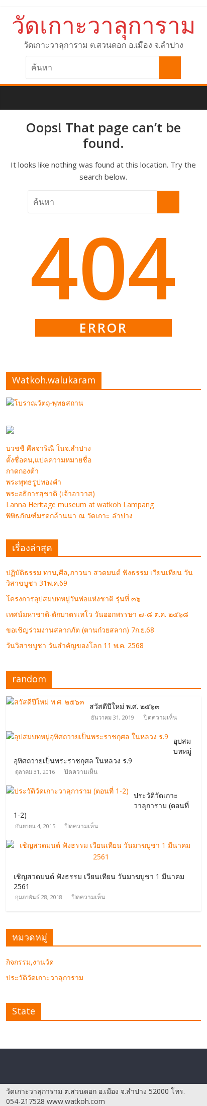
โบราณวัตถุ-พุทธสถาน (48, 403)
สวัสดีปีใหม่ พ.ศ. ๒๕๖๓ (124, 706)
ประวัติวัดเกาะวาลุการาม (44, 977)
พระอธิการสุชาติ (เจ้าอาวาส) (50, 493)
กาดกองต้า (22, 471)
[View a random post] (195, 92)
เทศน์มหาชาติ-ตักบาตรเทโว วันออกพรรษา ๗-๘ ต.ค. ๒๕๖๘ (97, 614)
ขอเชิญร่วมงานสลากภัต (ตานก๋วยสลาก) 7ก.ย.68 (80, 630)
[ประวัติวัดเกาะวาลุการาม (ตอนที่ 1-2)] (70, 791)
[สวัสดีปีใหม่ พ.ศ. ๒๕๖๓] (47, 701)
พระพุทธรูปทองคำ (33, 482)
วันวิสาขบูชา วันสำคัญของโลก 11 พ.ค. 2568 (75, 645)
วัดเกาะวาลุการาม (103, 24)
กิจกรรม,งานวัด (30, 962)
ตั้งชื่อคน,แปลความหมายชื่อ (48, 459)
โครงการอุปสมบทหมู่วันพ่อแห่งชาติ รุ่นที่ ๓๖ (73, 598)
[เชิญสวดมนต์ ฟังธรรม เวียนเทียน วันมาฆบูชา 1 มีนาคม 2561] (103, 845)
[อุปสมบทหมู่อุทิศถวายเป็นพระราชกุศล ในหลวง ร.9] (89, 736)
